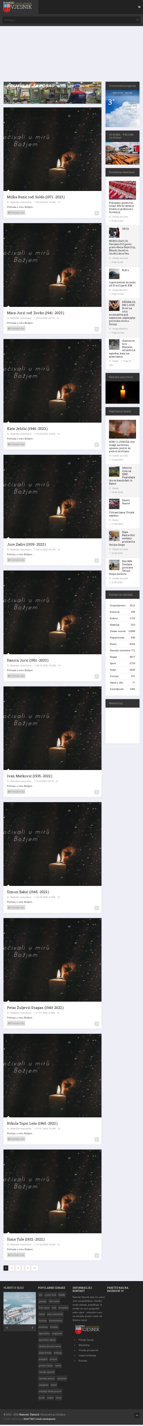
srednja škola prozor (50, 1391)
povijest (43, 1359)
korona (43, 1320)
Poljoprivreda (122, 637)
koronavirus (55, 1320)
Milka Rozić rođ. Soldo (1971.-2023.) (36, 197)
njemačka (44, 1333)
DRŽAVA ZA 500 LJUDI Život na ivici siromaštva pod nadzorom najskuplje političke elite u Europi (122, 313)
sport (54, 1384)
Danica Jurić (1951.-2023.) (27, 660)
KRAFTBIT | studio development (39, 1418)
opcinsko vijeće (47, 1339)
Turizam (122, 676)
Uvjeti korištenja (87, 1355)
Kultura (122, 618)
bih (40, 1294)
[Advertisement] (71, 55)
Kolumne (122, 611)
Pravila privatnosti (88, 1350)
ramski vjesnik (46, 1372)
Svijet (115, 360)
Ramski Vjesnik (29, 1414)
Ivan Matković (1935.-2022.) (29, 776)
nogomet (57, 1333)
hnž (54, 1307)
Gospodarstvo (120, 289)
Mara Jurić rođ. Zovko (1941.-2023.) (35, 313)
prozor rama (45, 1365)
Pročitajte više (17, 212)
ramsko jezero (47, 1378)
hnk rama (44, 1307)
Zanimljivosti (122, 689)
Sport (122, 663)
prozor (53, 1359)
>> (34, 1268)
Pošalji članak (86, 1339)
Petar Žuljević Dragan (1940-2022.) (35, 1007)
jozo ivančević (55, 1314)
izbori (42, 1314)
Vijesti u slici (122, 682)
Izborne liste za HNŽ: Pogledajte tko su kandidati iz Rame (122, 475)
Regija (122, 656)
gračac (42, 1301)
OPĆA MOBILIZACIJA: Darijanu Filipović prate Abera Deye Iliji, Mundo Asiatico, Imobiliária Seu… (122, 241)
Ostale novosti (120, 216)
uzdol (50, 1397)
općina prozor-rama (50, 1346)
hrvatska (63, 1307)
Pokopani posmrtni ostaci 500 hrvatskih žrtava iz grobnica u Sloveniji (121, 207)
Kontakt (83, 1360)
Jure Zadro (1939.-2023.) (26, 544)
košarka (43, 1327)
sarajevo (43, 1384)
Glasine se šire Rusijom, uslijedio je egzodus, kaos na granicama (122, 348)
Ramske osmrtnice (21, 202)
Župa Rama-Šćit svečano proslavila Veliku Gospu (122, 538)
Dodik (62, 1294)
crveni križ (50, 1294)
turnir (42, 1397)
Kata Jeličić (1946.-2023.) (27, 428)
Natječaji (122, 624)
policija (58, 1352)
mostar (54, 1327)
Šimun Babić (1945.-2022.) (28, 892)
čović (58, 1397)
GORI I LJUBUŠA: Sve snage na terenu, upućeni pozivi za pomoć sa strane (122, 446)
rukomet (61, 1378)
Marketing (84, 1345)
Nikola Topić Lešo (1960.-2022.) (32, 1123)
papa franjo (45, 1352)
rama (58, 1365)
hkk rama (54, 1301)
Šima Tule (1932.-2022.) (26, 1239)
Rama (115, 488)
